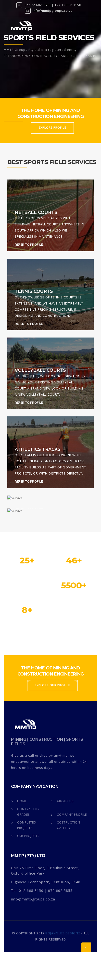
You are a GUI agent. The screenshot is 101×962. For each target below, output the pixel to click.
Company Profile (72, 815)
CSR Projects (28, 836)
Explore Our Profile (52, 685)
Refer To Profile (29, 244)
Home (22, 801)
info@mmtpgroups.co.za (53, 11)
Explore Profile (52, 128)
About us (65, 801)
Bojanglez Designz (62, 933)
